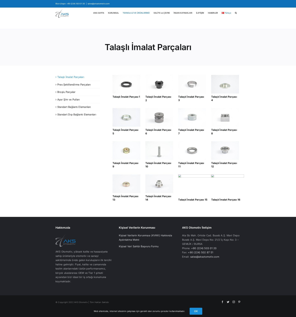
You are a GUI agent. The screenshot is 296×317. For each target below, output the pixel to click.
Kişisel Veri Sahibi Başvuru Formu (139, 246)
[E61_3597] (225, 142)
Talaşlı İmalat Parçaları (70, 77)
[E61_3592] (192, 76)
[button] (236, 13)
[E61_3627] (159, 142)
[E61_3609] (192, 142)
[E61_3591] (227, 175)
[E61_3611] (159, 109)
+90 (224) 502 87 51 (200, 252)
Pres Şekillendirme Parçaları (74, 84)
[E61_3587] (225, 109)
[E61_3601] (159, 76)
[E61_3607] (126, 76)
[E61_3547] (126, 109)
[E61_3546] (194, 175)
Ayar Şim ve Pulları (68, 99)
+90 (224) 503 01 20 (204, 248)
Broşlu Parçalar (66, 91)
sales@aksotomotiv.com (99, 3)
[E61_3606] (126, 175)
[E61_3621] (192, 109)
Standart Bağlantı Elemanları (74, 106)
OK (196, 311)
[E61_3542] (126, 142)
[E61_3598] (159, 175)
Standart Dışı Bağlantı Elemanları (76, 114)
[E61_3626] (225, 76)
